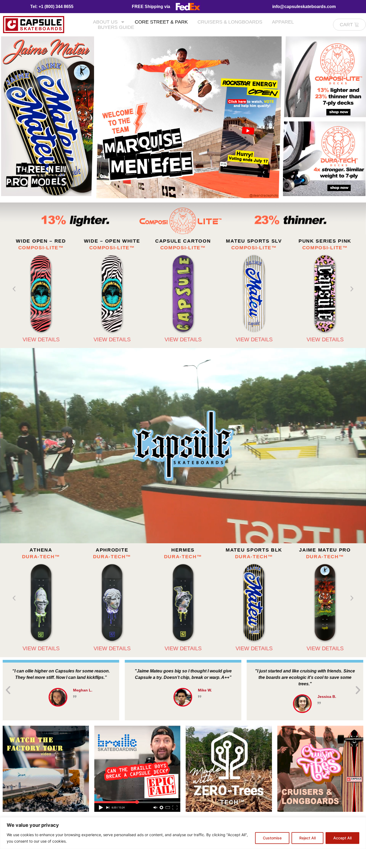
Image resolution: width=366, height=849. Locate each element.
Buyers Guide (116, 27)
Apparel (283, 22)
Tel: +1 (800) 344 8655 (51, 6)
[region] (183, 833)
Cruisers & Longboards (229, 22)
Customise (272, 838)
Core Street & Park (161, 22)
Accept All (342, 838)
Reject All (307, 838)
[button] (14, 289)
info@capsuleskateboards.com (304, 6)
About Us (105, 22)
